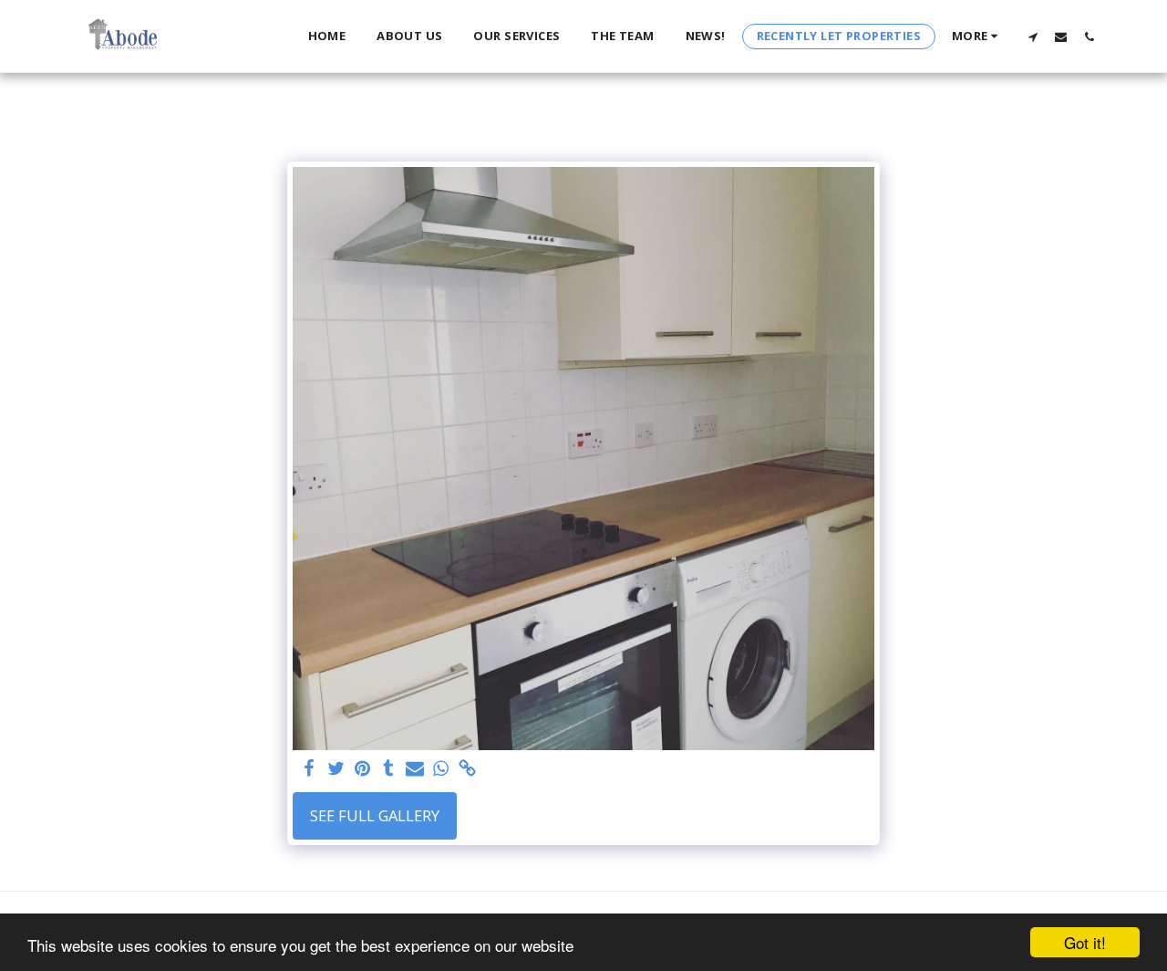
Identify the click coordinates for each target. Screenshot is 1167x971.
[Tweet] (336, 769)
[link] (467, 769)
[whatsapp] (440, 769)
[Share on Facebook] (309, 769)
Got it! (1085, 942)
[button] (1032, 36)
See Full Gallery (374, 815)
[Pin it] (362, 769)
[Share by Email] (415, 769)
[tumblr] (388, 769)
